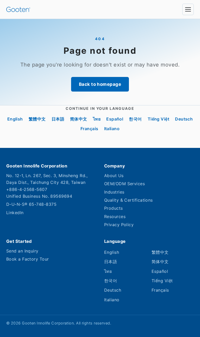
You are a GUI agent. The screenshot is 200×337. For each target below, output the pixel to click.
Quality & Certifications (128, 200)
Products (113, 208)
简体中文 (78, 119)
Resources (115, 216)
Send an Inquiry (22, 251)
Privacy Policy (119, 224)
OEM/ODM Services (124, 183)
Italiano (112, 128)
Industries (114, 192)
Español (114, 119)
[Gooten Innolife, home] (18, 9)
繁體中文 (37, 119)
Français (89, 128)
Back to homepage (100, 84)
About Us (114, 175)
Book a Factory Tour (27, 259)
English (15, 119)
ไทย (97, 119)
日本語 (58, 119)
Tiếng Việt (159, 119)
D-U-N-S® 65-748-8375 (31, 204)
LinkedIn (15, 212)
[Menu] (188, 9)
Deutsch (184, 119)
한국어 (135, 119)
